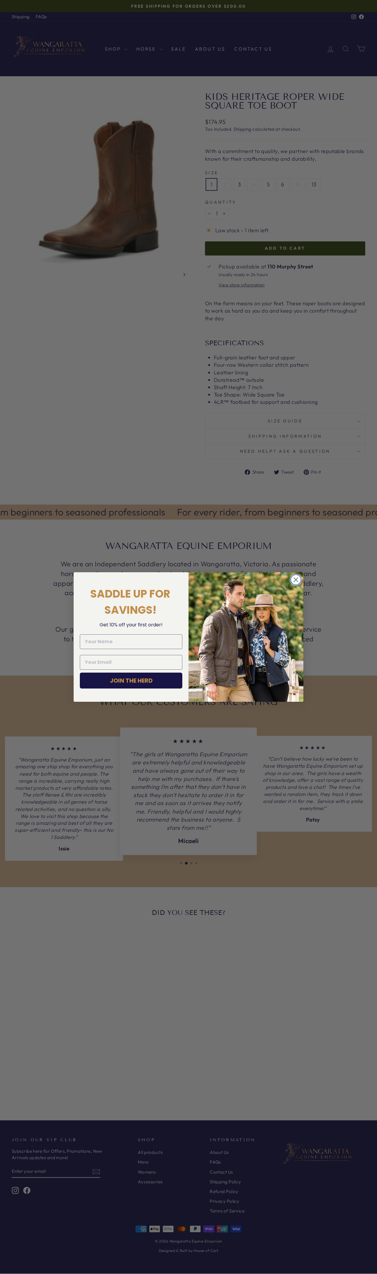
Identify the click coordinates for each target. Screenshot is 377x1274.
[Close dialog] (296, 580)
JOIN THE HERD (131, 680)
